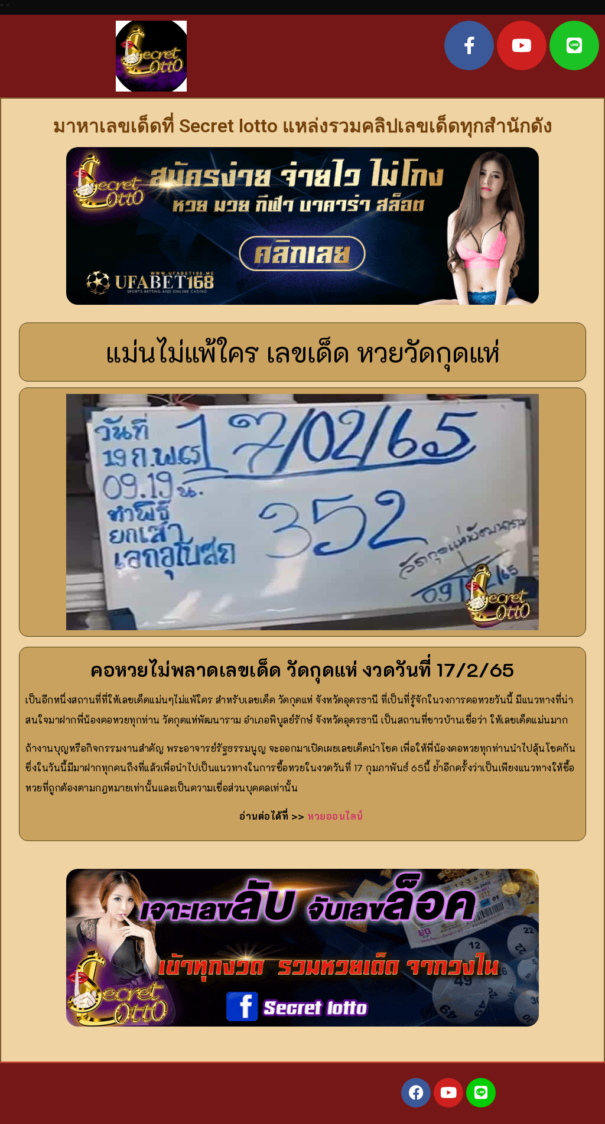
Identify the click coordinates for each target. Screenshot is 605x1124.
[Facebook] (416, 1092)
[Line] (574, 45)
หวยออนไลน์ (335, 816)
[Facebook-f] (469, 45)
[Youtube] (522, 45)
